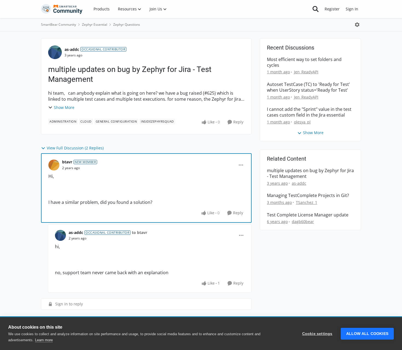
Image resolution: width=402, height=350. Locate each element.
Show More (64, 107)
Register (332, 8)
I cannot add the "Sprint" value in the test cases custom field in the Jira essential (309, 112)
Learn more (44, 340)
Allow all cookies (367, 334)
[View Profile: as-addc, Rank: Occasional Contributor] (55, 52)
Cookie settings (317, 334)
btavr (67, 161)
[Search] (315, 9)
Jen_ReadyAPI (306, 71)
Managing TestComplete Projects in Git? (308, 195)
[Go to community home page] (62, 9)
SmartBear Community (58, 24)
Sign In (352, 8)
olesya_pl (302, 122)
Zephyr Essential (94, 24)
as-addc (72, 49)
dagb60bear (303, 221)
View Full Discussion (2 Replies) (75, 148)
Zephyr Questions (126, 24)
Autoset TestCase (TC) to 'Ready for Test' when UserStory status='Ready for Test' (308, 87)
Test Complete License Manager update (307, 215)
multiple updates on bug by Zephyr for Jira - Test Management (310, 173)
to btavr (139, 232)
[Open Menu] (357, 24)
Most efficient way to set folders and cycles (304, 62)
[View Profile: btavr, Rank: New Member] (53, 165)
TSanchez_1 (306, 202)
